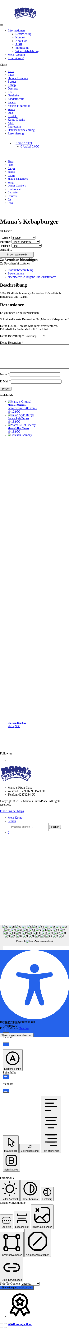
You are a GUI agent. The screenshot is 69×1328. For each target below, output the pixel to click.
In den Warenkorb (17, 254)
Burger (12, 81)
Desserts (13, 88)
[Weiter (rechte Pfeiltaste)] (5, 1327)
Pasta (11, 74)
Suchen (55, 826)
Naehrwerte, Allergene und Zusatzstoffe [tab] (32, 277)
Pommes (5, 241)
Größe (6, 237)
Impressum (22, 47)
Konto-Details (16, 119)
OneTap (24, 1028)
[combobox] (34, 935)
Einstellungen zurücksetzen (17, 1287)
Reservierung (23, 34)
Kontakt (20, 37)
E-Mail (5, 381)
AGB (18, 44)
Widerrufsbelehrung (27, 51)
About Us (21, 40)
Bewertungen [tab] (16, 273)
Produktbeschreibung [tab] (20, 270)
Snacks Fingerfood (19, 105)
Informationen (16, 30)
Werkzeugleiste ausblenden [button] (17, 1035)
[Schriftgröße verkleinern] (6, 1044)
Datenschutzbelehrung (21, 130)
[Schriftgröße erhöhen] (6, 1030)
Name (5, 374)
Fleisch (5, 245)
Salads (12, 102)
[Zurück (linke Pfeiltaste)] (1, 1327)
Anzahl (4, 249)
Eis (10, 92)
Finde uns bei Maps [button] (12, 811)
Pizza (11, 71)
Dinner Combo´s (18, 78)
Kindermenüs (16, 98)
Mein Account (16, 54)
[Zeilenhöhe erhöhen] (6, 1076)
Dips (10, 112)
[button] (19, 260)
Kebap (12, 85)
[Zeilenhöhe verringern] (6, 1091)
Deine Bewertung (12, 335)
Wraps (11, 109)
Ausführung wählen (20, 1324)
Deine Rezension (11, 342)
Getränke (13, 95)
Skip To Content (10, 1283)
